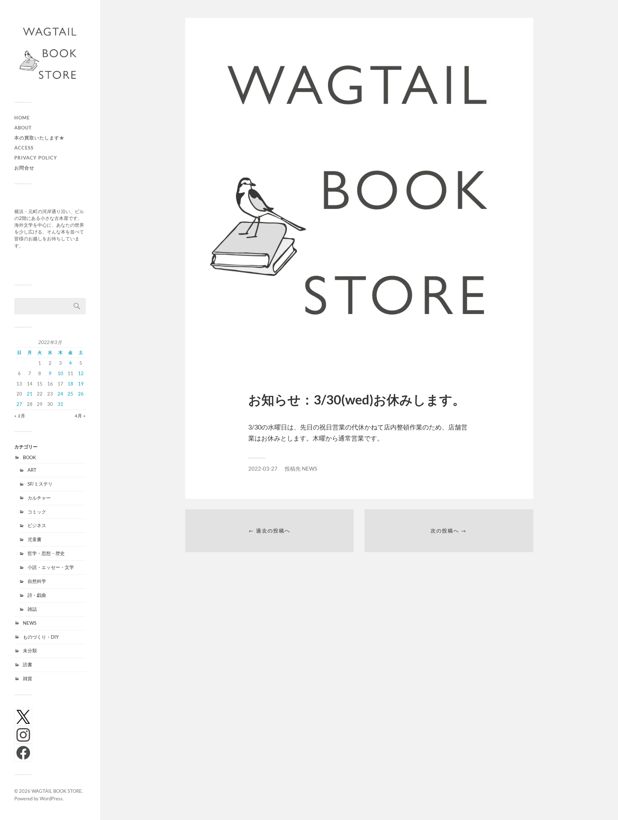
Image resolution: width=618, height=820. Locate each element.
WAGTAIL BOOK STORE (56, 791)
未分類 (30, 650)
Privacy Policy (35, 158)
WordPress (51, 798)
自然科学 (37, 581)
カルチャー (39, 498)
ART (32, 470)
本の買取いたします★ (39, 138)
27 (19, 404)
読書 (27, 664)
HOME (22, 118)
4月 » (80, 415)
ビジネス (37, 525)
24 (60, 394)
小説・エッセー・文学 (51, 567)
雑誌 (32, 609)
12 (81, 373)
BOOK (29, 457)
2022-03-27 (263, 468)
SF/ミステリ (40, 484)
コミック (37, 512)
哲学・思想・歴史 (46, 553)
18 (70, 384)
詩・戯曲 (37, 595)
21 (30, 394)
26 (81, 394)
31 (60, 404)
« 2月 (19, 415)
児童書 (34, 539)
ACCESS (24, 148)
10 (60, 373)
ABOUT (23, 128)
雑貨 (27, 678)
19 (81, 384)
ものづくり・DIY (41, 637)
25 (70, 394)
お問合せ (24, 168)
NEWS (29, 623)
